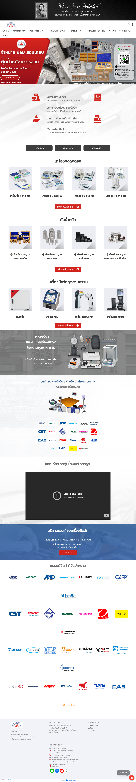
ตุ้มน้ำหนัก (91, 728)
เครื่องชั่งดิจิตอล (93, 726)
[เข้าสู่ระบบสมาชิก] (132, 24)
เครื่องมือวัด (91, 730)
